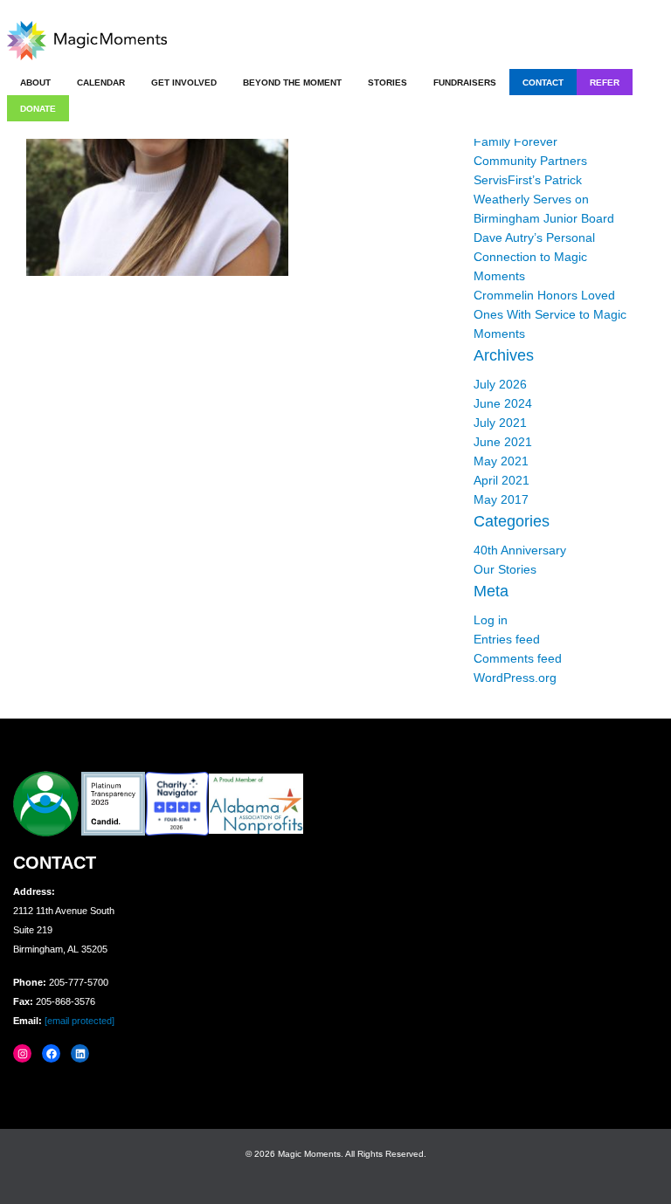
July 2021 (500, 423)
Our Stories (505, 569)
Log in (491, 620)
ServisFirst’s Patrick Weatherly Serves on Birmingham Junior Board (544, 199)
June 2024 (503, 403)
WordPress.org (515, 678)
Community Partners (530, 161)
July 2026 (500, 384)
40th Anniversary (520, 550)
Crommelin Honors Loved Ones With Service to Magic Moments (550, 314)
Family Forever (515, 141)
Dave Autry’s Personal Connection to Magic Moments (534, 256)
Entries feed (507, 639)
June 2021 (503, 442)
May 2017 (501, 499)
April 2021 (501, 480)
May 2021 (501, 461)
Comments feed (518, 658)
